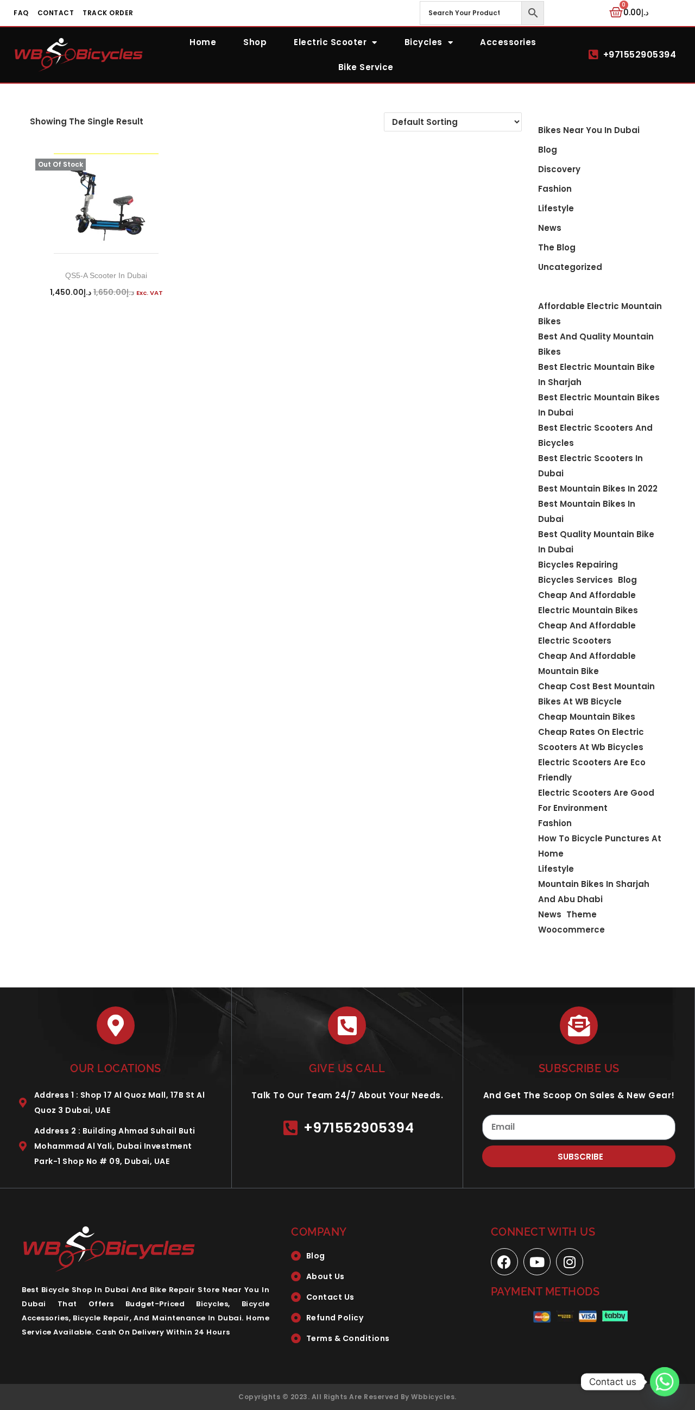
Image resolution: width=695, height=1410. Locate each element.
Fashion (555, 188)
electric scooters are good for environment (596, 800)
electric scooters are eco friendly (592, 770)
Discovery (559, 169)
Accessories (508, 42)
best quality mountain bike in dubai (596, 541)
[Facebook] (504, 1261)
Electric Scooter (330, 42)
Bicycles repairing (578, 564)
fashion (555, 823)
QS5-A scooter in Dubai (106, 275)
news (549, 914)
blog (547, 149)
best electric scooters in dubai (590, 465)
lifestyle (556, 868)
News (549, 228)
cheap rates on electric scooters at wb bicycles (591, 739)
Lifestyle (556, 208)
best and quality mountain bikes (596, 344)
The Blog (557, 247)
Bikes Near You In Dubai (589, 130)
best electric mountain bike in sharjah (596, 374)
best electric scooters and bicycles (595, 435)
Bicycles (424, 42)
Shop (255, 42)
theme (581, 914)
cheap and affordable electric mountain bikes (588, 602)
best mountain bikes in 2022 (598, 488)
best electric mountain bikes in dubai (599, 405)
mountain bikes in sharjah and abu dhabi (593, 891)
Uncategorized (570, 267)
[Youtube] (537, 1261)
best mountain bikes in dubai (586, 511)
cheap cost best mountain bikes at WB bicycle (596, 694)
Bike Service (366, 67)
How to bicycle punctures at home (599, 846)
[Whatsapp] (664, 1381)
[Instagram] (569, 1261)
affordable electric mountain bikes (600, 313)
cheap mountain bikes (586, 716)
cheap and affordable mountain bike (587, 663)
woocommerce (571, 929)
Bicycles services (575, 580)
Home (202, 42)
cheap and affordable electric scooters (587, 633)
